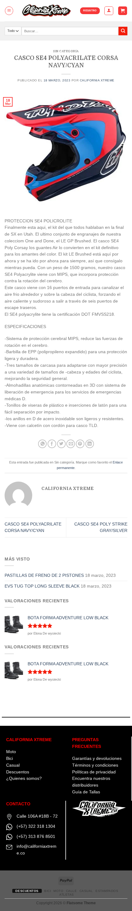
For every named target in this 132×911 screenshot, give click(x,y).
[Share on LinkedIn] (89, 444)
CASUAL (86, 891)
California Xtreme (97, 80)
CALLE (71, 891)
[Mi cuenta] (108, 10)
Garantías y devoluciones (97, 758)
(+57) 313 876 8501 (36, 836)
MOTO (58, 891)
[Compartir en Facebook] (52, 444)
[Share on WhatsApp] (42, 444)
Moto (11, 751)
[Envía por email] (70, 444)
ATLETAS (66, 894)
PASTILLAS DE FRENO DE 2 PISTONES (44, 575)
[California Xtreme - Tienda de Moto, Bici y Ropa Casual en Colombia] (47, 11)
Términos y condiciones (95, 765)
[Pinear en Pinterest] (80, 444)
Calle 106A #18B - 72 (37, 816)
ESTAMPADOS (106, 891)
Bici (9, 758)
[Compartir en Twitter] (61, 444)
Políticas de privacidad (94, 772)
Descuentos (17, 772)
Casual (13, 765)
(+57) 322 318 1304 (36, 826)
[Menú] (9, 10)
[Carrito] (122, 10)
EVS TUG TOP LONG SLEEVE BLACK (42, 586)
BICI (47, 891)
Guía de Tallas (86, 792)
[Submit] (122, 31)
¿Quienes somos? (24, 778)
